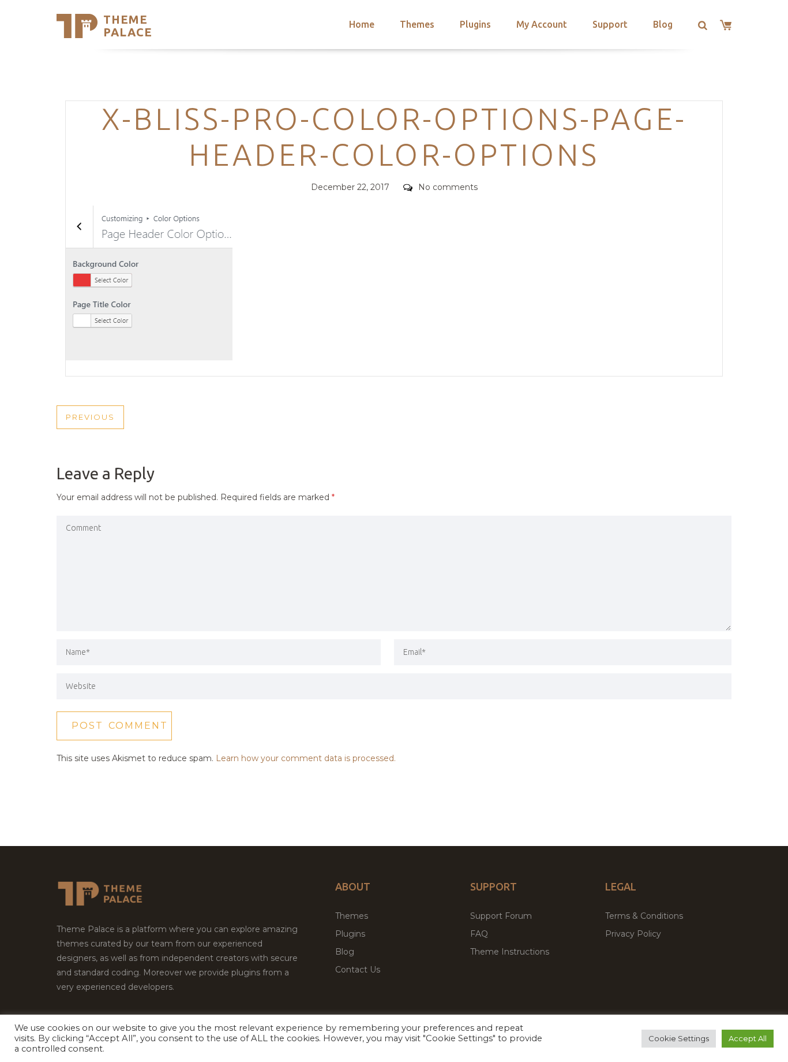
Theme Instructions (509, 952)
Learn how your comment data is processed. (306, 758)
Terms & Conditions (644, 916)
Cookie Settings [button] (678, 1038)
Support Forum (501, 916)
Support (610, 24)
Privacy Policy (633, 934)
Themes (417, 24)
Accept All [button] (748, 1038)
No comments (448, 187)
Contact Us (357, 969)
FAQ (479, 934)
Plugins (475, 24)
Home (361, 24)
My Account (541, 24)
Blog (663, 24)
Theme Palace (127, 26)
